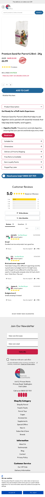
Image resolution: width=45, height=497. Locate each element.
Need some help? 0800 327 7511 (21, 176)
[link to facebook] (19, 395)
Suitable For (8, 141)
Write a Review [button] (23, 213)
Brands (22, 434)
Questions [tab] (21, 224)
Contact (22, 454)
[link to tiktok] (23, 395)
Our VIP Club (22, 467)
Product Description (11, 107)
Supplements (22, 421)
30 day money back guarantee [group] (23, 314)
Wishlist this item (9, 95)
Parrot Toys (22, 411)
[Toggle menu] (3, 7)
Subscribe (22, 352)
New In (22, 428)
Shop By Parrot (22, 404)
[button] (35, 249)
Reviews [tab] (8, 224)
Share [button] (9, 249)
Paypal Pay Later (10, 167)
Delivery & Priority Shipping (14, 152)
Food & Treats (22, 408)
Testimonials (22, 447)
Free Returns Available (12, 157)
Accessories (22, 418)
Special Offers (22, 424)
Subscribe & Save (22, 431)
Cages (22, 414)
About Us (22, 444)
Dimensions (8, 146)
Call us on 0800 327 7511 (23, 391)
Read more (8, 135)
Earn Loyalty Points (11, 162)
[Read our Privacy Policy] (37, 362)
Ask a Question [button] (23, 218)
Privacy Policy (22, 457)
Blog (22, 451)
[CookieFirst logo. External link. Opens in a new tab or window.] (2, 476)
